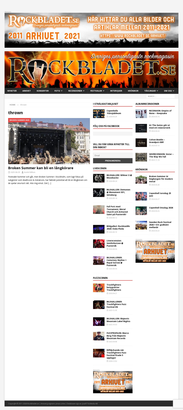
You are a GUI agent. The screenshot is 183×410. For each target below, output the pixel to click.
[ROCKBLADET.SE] (91, 86)
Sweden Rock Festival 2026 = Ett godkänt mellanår (160, 225)
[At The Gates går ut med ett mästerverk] (141, 128)
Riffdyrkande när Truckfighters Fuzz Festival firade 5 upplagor (116, 354)
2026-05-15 (155, 116)
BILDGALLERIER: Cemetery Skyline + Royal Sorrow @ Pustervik (117, 261)
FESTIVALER (96, 90)
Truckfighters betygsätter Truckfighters (114, 287)
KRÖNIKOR (133, 90)
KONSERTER (43, 90)
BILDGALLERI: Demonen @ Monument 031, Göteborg (118, 192)
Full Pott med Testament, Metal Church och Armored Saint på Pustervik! (117, 210)
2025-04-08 (113, 342)
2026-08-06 (113, 249)
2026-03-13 (155, 145)
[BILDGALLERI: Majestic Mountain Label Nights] (99, 321)
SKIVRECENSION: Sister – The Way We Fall (161, 155)
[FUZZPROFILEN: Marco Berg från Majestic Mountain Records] (99, 336)
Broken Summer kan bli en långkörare (40, 167)
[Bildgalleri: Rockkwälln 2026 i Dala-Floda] (99, 229)
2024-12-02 (113, 361)
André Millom (29, 172)
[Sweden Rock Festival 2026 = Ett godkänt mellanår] (141, 225)
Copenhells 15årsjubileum (114, 112)
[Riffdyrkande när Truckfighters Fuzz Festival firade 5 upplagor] (99, 353)
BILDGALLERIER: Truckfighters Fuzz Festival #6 (116, 304)
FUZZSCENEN (100, 277)
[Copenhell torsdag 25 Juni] (141, 196)
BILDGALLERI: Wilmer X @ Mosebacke (119, 176)
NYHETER (12, 90)
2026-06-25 (155, 211)
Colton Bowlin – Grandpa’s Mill (157, 141)
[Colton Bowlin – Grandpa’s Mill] (141, 142)
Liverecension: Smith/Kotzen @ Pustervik (115, 243)
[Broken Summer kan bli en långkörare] (49, 141)
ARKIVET (26, 90)
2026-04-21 (113, 293)
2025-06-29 (15, 172)
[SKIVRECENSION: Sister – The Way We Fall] (141, 157)
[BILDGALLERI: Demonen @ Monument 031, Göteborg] (99, 192)
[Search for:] (160, 96)
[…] (49, 183)
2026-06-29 (113, 116)
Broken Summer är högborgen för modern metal (161, 179)
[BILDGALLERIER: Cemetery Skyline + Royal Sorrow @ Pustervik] (99, 260)
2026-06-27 (155, 199)
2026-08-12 (113, 218)
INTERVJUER (116, 90)
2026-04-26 (155, 131)
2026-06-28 (155, 185)
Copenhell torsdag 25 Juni (160, 194)
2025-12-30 (113, 310)
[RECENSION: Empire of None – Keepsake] (141, 113)
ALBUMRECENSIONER (147, 103)
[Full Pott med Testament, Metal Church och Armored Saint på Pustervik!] (99, 209)
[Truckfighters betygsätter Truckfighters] (99, 288)
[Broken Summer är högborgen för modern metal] (141, 179)
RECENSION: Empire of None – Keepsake (160, 112)
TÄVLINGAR (150, 90)
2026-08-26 (113, 181)
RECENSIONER (75, 90)
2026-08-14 (113, 198)
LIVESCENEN (100, 168)
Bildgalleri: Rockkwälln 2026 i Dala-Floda (118, 227)
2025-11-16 (155, 160)
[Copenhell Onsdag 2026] (141, 210)
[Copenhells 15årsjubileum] (99, 113)
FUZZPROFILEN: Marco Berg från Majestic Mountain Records (118, 336)
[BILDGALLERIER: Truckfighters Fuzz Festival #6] (99, 304)
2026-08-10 (113, 232)
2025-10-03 (113, 324)
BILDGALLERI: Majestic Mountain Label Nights (118, 319)
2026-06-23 (155, 231)
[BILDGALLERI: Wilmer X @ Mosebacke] (99, 178)
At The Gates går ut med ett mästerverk (159, 126)
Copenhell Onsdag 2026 (161, 207)
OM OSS (168, 90)
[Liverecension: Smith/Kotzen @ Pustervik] (99, 243)
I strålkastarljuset (105, 103)
